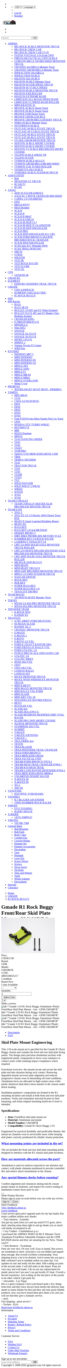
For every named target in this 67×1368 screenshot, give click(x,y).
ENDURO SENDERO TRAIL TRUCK (35, 283)
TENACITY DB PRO (26, 591)
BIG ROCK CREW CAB (27, 49)
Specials (12, 884)
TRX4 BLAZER (23, 747)
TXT (17, 480)
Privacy (12, 1327)
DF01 (17, 404)
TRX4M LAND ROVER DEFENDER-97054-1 (39, 770)
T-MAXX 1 (20, 738)
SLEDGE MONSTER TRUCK (31, 723)
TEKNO (12, 600)
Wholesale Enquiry (17, 1353)
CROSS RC (14, 278)
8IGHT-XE (20, 524)
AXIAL (12, 190)
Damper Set (20, 843)
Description (14, 1032)
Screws (18, 864)
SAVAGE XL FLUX (25, 333)
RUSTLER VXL (23, 706)
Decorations (20, 881)
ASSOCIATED (16, 175)
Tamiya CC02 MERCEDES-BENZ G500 (36, 453)
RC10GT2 (19, 184)
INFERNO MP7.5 (24, 354)
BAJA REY (20, 527)
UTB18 (18, 254)
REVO (18, 703)
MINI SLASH (21, 694)
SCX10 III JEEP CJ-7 (25, 222)
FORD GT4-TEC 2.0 (25, 650)
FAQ (10, 1035)
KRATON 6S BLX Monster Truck (32, 81)
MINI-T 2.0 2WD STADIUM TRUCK (34, 574)
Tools (17, 875)
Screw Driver (21, 861)
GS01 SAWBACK (24, 289)
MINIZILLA (21, 325)
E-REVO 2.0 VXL (24, 641)
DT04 (17, 415)
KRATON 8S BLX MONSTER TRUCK (36, 90)
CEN (10, 272)
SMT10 (18, 251)
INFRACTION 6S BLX (27, 75)
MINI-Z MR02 (22, 377)
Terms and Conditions (19, 1330)
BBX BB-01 (20, 395)
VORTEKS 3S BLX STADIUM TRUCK (36, 172)
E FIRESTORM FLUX (26, 322)
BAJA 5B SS (21, 307)
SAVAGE (19, 330)
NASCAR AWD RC (25, 577)
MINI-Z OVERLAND (26, 380)
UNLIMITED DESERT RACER (31, 776)
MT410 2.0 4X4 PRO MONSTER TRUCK (37, 603)
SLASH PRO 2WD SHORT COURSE (34, 720)
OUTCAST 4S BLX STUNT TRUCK (34, 128)
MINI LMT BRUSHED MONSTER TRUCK (38, 571)
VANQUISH (14, 791)
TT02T (18, 477)
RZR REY (20, 582)
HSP (10, 298)
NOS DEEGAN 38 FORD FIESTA (33, 700)
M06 (16, 430)
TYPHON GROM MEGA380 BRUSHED (36, 163)
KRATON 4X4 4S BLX (27, 78)
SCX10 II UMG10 (24, 219)
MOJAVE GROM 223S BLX (29, 116)
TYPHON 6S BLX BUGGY (29, 160)
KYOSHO (13, 351)
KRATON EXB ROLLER (28, 93)
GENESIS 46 (21, 275)
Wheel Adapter (22, 878)
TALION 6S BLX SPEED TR (30, 155)
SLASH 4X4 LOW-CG (26, 711)
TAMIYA (13, 392)
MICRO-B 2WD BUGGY (28, 562)
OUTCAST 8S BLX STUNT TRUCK (34, 137)
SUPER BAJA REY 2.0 (27, 588)
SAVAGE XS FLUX (25, 336)
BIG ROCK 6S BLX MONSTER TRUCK (37, 46)
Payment (12, 1318)
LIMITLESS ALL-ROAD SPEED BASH (36, 99)
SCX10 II (19, 213)
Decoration (20, 849)
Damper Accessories (24, 846)
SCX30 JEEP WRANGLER (29, 242)
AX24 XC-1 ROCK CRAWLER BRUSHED (38, 196)
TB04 (17, 456)
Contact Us (13, 1347)
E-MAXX (19, 632)
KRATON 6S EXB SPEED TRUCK (33, 84)
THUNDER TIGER (18, 609)
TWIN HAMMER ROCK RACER (32, 802)
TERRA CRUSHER (25, 459)
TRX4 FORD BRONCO (27, 752)
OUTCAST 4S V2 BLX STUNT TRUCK (36, 131)
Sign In (6, 1201)
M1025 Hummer (23, 433)
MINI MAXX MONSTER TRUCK (33, 688)
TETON (18, 744)
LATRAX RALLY (24, 670)
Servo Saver (20, 867)
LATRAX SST (22, 673)
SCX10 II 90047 (23, 216)
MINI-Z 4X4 (21, 366)
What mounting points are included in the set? (32, 1143)
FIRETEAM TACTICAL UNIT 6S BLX (35, 58)
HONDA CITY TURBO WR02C (32, 424)
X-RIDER (13, 814)
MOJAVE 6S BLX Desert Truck (31, 111)
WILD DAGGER (23, 483)
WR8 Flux (19, 348)
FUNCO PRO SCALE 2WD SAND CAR (36, 653)
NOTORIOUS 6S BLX (26, 125)
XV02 (17, 497)
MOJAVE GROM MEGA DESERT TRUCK (38, 119)
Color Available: (10, 984)
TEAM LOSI (15, 509)
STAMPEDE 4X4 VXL (27, 726)
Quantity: (6, 990)
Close (15, 1201)
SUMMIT (19, 729)
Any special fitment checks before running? (30, 1177)
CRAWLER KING (24, 319)
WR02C (18, 489)
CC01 (17, 398)
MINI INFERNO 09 (25, 360)
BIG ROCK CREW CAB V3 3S (31, 52)
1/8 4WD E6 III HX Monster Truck (32, 597)
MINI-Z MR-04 (22, 374)
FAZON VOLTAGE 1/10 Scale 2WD (34, 55)
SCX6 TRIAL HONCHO (27, 248)
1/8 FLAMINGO (23, 817)
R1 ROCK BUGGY (25, 295)
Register (18, 15)
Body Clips (20, 834)
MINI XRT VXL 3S (24, 697)
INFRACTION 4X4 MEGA (29, 72)
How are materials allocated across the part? (30, 1159)
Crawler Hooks (22, 840)
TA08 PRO (20, 451)
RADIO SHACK (23, 811)
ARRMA (13, 43)
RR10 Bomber (21, 207)
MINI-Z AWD (21, 368)
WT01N (18, 492)
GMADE (13, 286)
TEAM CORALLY (18, 500)
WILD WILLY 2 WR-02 (27, 486)
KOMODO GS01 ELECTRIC (30, 292)
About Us (13, 1315)
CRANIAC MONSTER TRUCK (31, 629)
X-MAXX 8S (21, 782)
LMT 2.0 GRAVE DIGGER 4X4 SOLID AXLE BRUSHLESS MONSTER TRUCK (39, 552)
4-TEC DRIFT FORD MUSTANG (32, 621)
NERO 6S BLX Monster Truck (30, 122)
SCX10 (18, 210)
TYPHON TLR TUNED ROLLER (33, 166)
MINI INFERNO (23, 357)
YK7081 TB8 (21, 823)
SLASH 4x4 (20, 708)
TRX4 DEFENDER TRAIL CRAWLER (35, 749)
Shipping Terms (16, 1321)
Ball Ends (19, 832)
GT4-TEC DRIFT (23, 659)
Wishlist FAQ (15, 1344)
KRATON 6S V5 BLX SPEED (30, 87)
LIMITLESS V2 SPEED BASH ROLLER (36, 102)
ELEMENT (14, 281)
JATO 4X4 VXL (23, 667)
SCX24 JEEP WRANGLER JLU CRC (34, 234)
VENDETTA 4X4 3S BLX (28, 169)
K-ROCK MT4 (22, 612)
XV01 (17, 495)
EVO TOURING (23, 808)
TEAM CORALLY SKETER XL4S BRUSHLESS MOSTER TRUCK (33, 505)
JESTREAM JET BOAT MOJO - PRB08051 (38, 389)
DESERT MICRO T (25, 533)
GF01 (17, 421)
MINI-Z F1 (20, 371)
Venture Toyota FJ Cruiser (27, 345)
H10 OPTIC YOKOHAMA (29, 793)
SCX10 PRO (21, 231)
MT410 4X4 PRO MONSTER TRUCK (35, 606)
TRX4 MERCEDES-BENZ (29, 755)
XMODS (12, 805)
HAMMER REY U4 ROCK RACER (34, 538)
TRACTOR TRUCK (25, 465)
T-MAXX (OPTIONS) (26, 735)
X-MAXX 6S (21, 779)
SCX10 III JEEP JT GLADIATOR (32, 225)
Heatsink (18, 855)
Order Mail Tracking (18, 1350)
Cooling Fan (20, 837)
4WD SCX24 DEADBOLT (28, 193)
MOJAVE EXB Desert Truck (29, 114)
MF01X (18, 436)
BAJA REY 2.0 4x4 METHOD (30, 530)
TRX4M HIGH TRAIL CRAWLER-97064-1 (38, 764)
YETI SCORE (22, 266)
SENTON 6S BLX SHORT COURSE (34, 146)
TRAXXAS (14, 618)
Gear (16, 852)
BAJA (17, 304)
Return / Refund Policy (20, 1324)
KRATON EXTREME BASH (30, 96)
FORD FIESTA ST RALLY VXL (32, 647)
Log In (17, 13)
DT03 (17, 412)
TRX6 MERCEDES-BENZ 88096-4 (33, 773)
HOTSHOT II (21, 427)
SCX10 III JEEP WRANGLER (30, 228)
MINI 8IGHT (21, 565)
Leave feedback (9, 1210)
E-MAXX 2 (20, 635)
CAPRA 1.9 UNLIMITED (28, 198)
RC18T (18, 187)
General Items (15, 826)
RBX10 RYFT (22, 204)
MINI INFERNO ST (25, 363)
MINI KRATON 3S (24, 105)
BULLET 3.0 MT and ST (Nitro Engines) (36, 310)
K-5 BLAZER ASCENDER (29, 799)
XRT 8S (18, 788)
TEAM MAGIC (16, 594)
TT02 (17, 471)
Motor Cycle (20, 383)
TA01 (17, 442)
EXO (17, 201)
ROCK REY (21, 579)
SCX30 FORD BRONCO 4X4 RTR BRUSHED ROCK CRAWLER (33, 238)
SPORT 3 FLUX (23, 339)
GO (35, 38)
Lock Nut (19, 858)
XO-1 (17, 785)
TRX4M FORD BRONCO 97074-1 (33, 761)
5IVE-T (18, 512)
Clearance (13, 887)
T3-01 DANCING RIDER (28, 439)
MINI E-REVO (22, 685)
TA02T (18, 448)
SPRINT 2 (19, 342)
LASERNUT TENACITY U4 (30, 541)
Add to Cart (9, 997)
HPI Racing (14, 301)
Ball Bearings (21, 829)
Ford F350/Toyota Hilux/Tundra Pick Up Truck (38, 418)
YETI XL (19, 269)
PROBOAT (14, 386)
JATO (17, 664)
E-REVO (19, 638)
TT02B (18, 474)
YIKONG (13, 820)
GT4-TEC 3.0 (21, 656)
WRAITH (19, 257)
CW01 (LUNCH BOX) (26, 401)
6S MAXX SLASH (24, 623)
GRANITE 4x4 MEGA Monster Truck (34, 67)
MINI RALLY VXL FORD (28, 691)
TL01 (17, 462)
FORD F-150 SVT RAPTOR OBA (33, 644)
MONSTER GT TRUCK (27, 181)
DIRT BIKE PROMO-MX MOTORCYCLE (37, 536)
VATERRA (14, 796)
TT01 (17, 468)
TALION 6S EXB (24, 157)
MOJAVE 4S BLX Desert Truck (31, 108)
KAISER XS (21, 615)
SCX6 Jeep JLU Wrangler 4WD (31, 245)
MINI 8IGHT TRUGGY (27, 568)
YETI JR (19, 260)
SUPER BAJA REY (25, 585)
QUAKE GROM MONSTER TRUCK (34, 140)
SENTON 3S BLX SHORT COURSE (34, 143)
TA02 (17, 445)
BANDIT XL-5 (22, 626)
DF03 (17, 410)
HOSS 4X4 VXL (23, 662)
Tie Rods (19, 870)
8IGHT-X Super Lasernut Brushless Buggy (36, 521)
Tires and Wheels (23, 873)
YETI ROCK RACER (26, 263)
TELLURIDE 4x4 (24, 741)
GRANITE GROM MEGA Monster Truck (36, 70)
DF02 (17, 407)
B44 (16, 178)
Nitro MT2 (20, 327)
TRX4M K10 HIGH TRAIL (29, 767)
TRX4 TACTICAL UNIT (27, 758)
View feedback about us (13, 1207)
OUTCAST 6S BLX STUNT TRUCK (34, 134)
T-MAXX (19, 732)
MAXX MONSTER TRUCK (30, 676)
